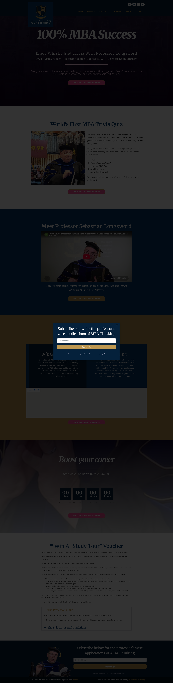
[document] (86, 341)
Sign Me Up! (86, 347)
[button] (117, 325)
